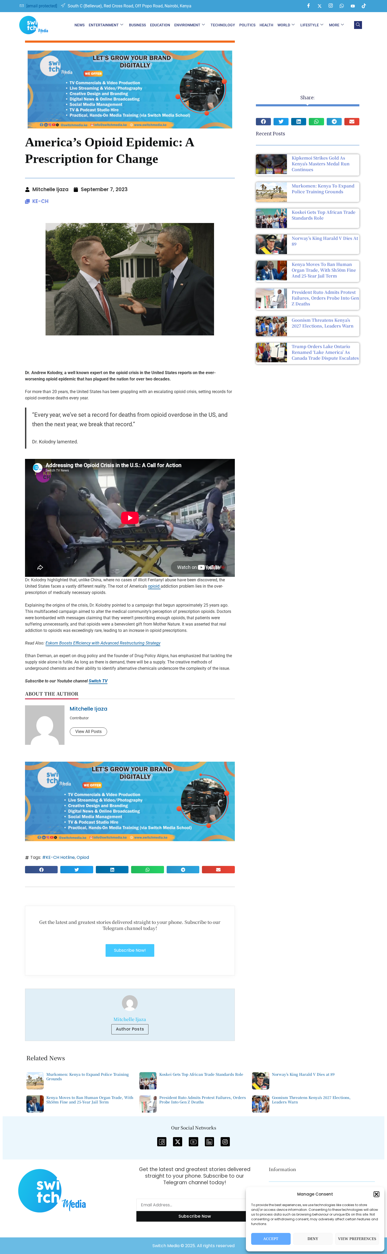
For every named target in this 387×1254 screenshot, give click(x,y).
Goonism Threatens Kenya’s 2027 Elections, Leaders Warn (323, 323)
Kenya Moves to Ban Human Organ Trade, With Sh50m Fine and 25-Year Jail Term (324, 270)
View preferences (357, 1238)
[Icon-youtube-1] (193, 1141)
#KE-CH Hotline (58, 857)
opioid (154, 586)
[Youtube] (353, 6)
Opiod (83, 857)
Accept (270, 1238)
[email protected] (41, 5)
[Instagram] (331, 6)
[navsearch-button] (358, 25)
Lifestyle (309, 25)
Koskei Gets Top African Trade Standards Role (323, 215)
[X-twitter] (177, 1141)
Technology (223, 25)
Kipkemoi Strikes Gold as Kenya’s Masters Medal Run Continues (321, 163)
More (334, 25)
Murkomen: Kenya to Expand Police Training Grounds (323, 189)
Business (137, 25)
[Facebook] (308, 6)
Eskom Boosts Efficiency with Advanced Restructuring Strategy (103, 643)
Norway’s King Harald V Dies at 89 (325, 241)
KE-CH (40, 201)
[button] (376, 1194)
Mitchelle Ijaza (88, 708)
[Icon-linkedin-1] (209, 1141)
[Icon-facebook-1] (161, 1141)
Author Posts (130, 1029)
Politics (247, 25)
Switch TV (98, 680)
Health (266, 25)
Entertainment (104, 25)
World (283, 25)
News (80, 25)
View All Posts (88, 731)
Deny (312, 1238)
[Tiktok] (364, 6)
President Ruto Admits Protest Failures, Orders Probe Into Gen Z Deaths (325, 298)
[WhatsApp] (342, 6)
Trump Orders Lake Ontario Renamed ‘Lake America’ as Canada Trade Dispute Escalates (325, 352)
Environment (187, 25)
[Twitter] (320, 6)
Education (160, 25)
